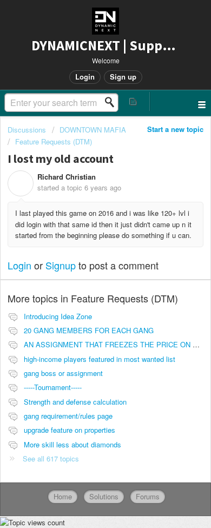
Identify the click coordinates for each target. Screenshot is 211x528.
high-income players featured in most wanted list (99, 359)
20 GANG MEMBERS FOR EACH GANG (89, 330)
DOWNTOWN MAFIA (93, 129)
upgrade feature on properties (69, 430)
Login (19, 265)
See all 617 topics (51, 458)
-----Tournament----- (53, 387)
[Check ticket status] (133, 101)
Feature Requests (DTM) (53, 141)
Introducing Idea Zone (58, 316)
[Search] (112, 102)
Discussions (27, 129)
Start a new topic (175, 129)
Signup (60, 265)
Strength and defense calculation (75, 402)
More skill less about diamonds (72, 444)
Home (63, 496)
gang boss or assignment (63, 373)
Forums (148, 496)
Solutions (103, 496)
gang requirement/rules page (68, 416)
